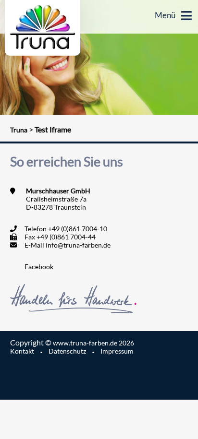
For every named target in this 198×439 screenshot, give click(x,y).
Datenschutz (67, 351)
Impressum (117, 351)
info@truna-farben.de (78, 245)
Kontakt (22, 351)
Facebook (39, 266)
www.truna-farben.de (93, 343)
